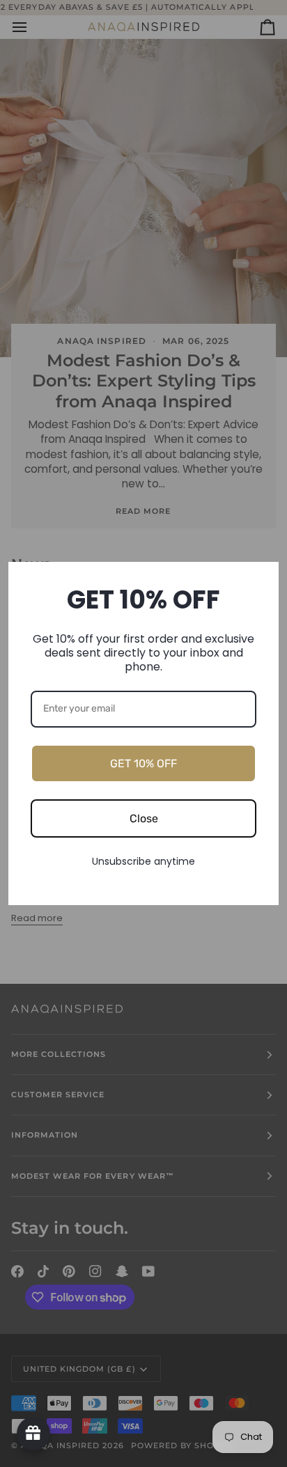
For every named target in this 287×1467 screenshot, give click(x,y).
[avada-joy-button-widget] (33, 1433)
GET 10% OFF (143, 763)
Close (144, 818)
